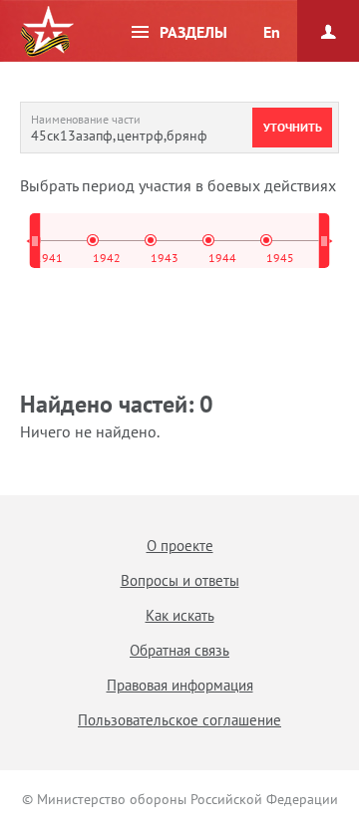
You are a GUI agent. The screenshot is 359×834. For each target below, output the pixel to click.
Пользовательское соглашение (179, 719)
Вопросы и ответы (180, 580)
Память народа (47, 32)
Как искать (180, 615)
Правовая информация (180, 685)
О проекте (180, 545)
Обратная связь (179, 650)
